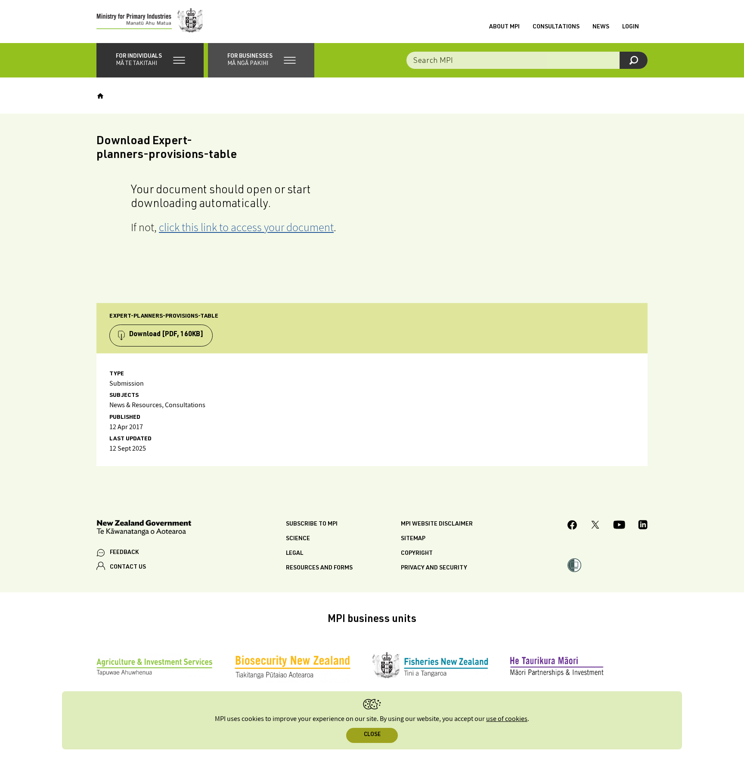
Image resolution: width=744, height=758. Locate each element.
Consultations (556, 27)
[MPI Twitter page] (595, 526)
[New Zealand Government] (143, 529)
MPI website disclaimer (437, 524)
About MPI (504, 27)
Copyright (417, 554)
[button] (150, 60)
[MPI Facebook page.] (572, 526)
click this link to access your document (246, 227)
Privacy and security (434, 568)
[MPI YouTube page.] (619, 526)
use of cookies (506, 719)
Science (298, 539)
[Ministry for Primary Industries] (149, 21)
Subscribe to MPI (312, 524)
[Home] (100, 96)
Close (372, 735)
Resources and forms (319, 568)
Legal (294, 554)
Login (630, 27)
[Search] (634, 60)
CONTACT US (128, 567)
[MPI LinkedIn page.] (643, 526)
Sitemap (413, 539)
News (600, 27)
